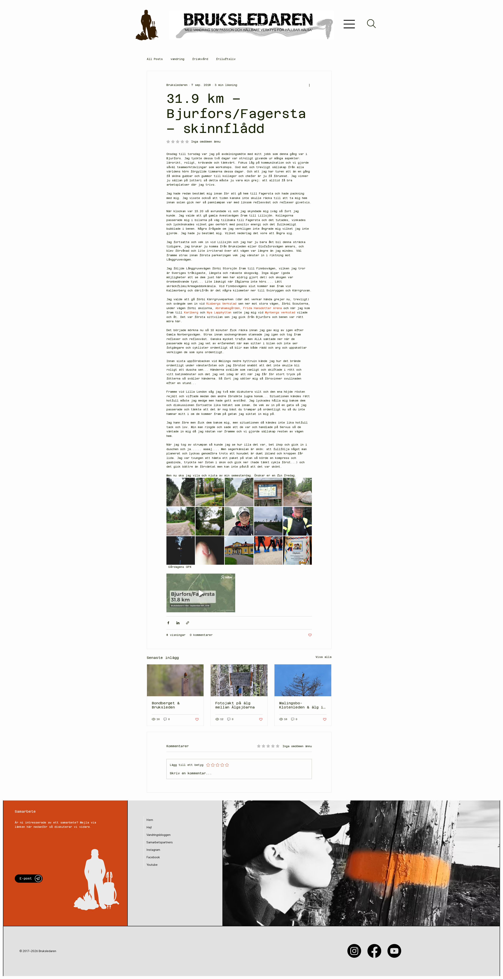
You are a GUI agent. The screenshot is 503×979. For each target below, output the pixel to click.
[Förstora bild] (239, 492)
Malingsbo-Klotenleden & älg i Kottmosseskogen (301, 705)
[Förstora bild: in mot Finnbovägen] (210, 492)
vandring (177, 59)
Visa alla (323, 656)
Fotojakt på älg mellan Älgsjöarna (235, 705)
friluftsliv (226, 59)
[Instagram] (354, 951)
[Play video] (200, 593)
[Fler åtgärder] (309, 85)
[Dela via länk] (187, 623)
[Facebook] (374, 951)
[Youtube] (394, 951)
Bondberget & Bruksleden (166, 705)
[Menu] (349, 24)
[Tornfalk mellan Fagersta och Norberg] (302, 680)
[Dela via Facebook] (168, 623)
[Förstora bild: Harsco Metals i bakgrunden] (239, 521)
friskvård (200, 59)
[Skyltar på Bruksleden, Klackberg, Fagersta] (239, 680)
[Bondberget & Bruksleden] (175, 680)
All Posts (155, 59)
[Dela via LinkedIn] (178, 623)
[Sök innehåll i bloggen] (371, 23)
